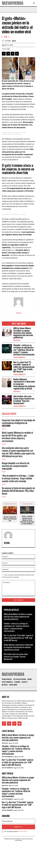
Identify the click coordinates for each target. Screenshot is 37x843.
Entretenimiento (19, 357)
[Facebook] (4, 54)
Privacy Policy (23, 831)
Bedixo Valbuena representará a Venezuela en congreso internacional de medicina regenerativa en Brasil (18, 647)
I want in (17, 827)
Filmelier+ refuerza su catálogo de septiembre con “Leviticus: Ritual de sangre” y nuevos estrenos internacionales (23, 350)
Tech (4, 428)
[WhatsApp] (17, 54)
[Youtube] (19, 723)
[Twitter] (8, 54)
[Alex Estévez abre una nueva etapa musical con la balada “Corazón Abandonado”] (7, 399)
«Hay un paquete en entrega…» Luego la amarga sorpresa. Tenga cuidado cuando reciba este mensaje (18, 478)
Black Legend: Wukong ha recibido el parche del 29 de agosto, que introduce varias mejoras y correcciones (17, 436)
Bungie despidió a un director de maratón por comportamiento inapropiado (15, 466)
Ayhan (14, 41)
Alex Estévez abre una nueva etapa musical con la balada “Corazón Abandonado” (23, 400)
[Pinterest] (12, 54)
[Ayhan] (3, 41)
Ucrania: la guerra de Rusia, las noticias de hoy (10, 518)
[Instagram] (9, 723)
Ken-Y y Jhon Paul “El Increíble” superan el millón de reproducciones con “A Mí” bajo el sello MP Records (23, 367)
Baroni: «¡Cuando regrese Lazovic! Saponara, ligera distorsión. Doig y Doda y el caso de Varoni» (27, 520)
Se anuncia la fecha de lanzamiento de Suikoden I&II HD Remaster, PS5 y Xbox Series (18, 491)
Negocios (17, 340)
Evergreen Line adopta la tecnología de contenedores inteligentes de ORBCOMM (18, 423)
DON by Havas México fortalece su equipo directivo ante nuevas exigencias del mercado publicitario (23, 333)
